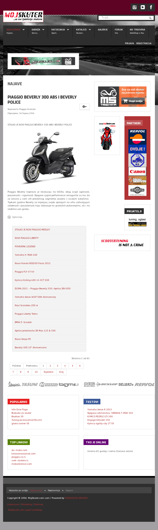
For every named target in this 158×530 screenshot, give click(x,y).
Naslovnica (13, 29)
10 (36, 372)
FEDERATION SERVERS (76, 498)
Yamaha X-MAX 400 (26, 255)
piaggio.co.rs (19, 457)
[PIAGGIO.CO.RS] (137, 220)
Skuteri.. (80, 33)
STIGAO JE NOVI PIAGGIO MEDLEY (32, 229)
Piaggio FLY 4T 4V (24, 271)
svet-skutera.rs (20, 460)
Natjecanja (58, 29)
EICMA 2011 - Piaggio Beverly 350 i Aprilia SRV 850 (43, 288)
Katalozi (81, 29)
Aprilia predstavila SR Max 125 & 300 (35, 330)
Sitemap (38, 504)
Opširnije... (18, 217)
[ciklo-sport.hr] (137, 190)
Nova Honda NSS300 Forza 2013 (33, 263)
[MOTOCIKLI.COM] (137, 224)
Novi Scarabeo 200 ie (26, 305)
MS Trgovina (137, 29)
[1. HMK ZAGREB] (137, 160)
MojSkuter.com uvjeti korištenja (25, 510)
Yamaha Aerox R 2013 (99, 409)
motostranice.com (22, 464)
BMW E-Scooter (23, 322)
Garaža (36, 29)
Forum (119, 29)
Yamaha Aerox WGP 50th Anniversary (35, 297)
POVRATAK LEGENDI (25, 246)
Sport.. (54, 33)
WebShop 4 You (137, 33)
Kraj (61, 372)
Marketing (26, 504)
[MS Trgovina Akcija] (43, 61)
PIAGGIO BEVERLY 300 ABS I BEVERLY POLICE (42, 100)
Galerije (103, 29)
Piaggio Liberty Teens (26, 314)
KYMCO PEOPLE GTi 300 (100, 416)
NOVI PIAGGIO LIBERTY (27, 238)
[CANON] (137, 171)
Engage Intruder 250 (98, 420)
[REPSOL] (137, 137)
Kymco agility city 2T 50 (100, 423)
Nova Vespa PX (23, 339)
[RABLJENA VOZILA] (137, 149)
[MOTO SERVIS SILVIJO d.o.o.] (137, 180)
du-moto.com (19, 450)
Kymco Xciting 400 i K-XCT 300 (32, 280)
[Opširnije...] (49, 158)
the (116, 33)
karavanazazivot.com (24, 453)
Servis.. (35, 33)
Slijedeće (48, 372)
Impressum (13, 504)
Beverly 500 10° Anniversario (30, 347)
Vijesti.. (10, 33)
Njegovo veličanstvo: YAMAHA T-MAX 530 (110, 413)
